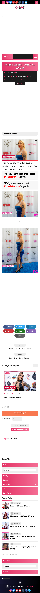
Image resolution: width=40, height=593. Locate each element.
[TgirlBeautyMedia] (20, 7)
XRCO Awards (17, 80)
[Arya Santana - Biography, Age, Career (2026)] (5, 546)
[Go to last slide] (34, 365)
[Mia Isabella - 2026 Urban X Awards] (5, 515)
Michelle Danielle (22, 76)
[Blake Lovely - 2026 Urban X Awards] (5, 525)
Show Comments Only (20, 425)
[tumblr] (19, 2)
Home (8, 57)
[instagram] (7, 2)
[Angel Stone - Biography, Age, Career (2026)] (5, 536)
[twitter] (10, 2)
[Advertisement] (20, 31)
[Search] (36, 2)
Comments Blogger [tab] (20, 412)
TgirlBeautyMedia (29, 586)
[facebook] (23, 2)
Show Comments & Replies (20, 429)
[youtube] (16, 2)
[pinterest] (13, 2)
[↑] (20, 582)
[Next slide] (36, 365)
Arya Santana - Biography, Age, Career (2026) (23, 547)
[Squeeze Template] (7, 586)
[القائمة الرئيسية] (35, 56)
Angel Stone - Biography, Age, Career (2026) (22, 537)
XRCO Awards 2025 (28, 80)
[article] (20, 346)
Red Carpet (8, 80)
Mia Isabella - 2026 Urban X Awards (22, 516)
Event (13, 76)
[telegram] (26, 2)
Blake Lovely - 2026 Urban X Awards (22, 526)
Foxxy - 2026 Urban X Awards (12, 397)
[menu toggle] (3, 2)
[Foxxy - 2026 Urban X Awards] (5, 505)
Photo (29, 76)
